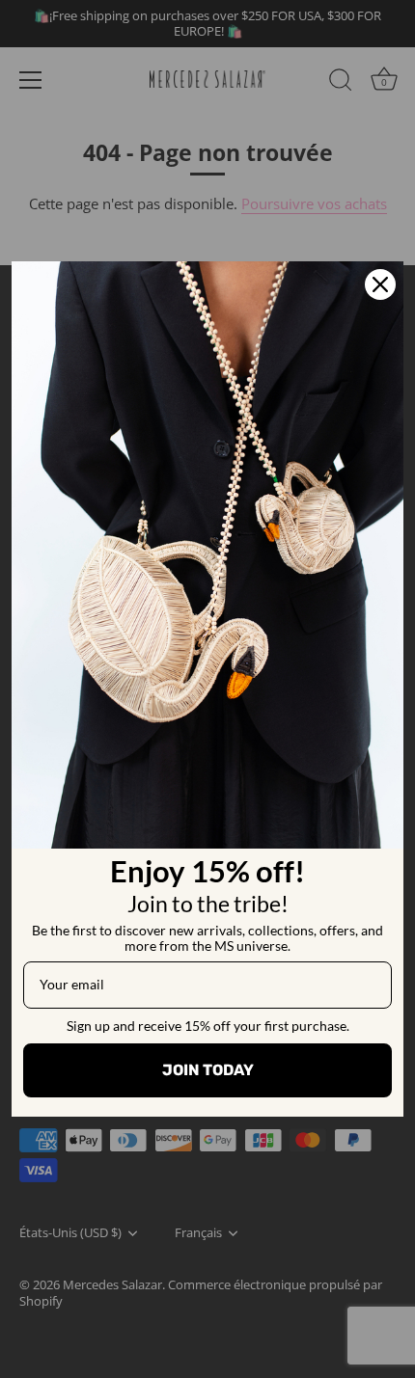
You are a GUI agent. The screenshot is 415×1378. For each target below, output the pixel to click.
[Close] (380, 284)
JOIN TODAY (208, 1070)
